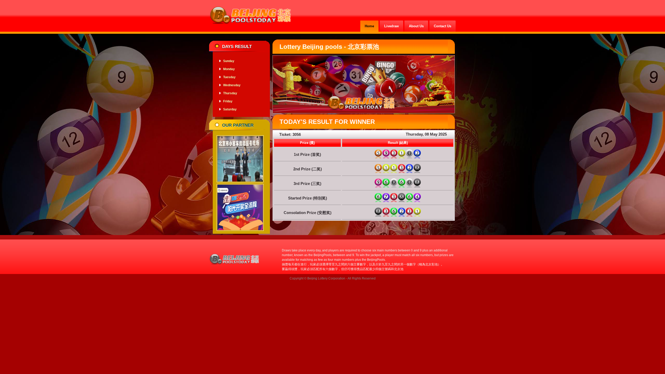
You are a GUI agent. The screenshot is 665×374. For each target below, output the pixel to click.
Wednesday (232, 85)
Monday (229, 69)
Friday (227, 101)
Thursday (230, 93)
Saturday (230, 109)
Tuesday (229, 77)
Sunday (228, 61)
